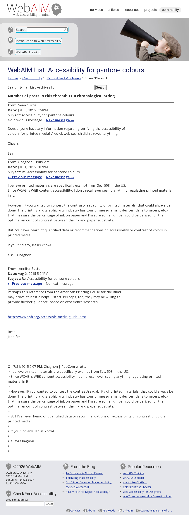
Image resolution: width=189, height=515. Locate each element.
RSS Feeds (108, 510)
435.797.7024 (17, 483)
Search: (21, 30)
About (91, 510)
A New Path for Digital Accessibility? (88, 491)
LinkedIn (128, 510)
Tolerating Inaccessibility (81, 477)
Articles (113, 10)
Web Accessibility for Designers (142, 491)
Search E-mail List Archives (29, 87)
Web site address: (17, 499)
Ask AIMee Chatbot (135, 482)
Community (170, 10)
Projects (150, 10)
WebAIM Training (28, 52)
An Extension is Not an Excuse (84, 473)
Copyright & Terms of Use (156, 510)
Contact (75, 510)
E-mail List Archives (64, 78)
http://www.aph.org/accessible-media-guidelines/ (47, 317)
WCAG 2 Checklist (133, 477)
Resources (132, 10)
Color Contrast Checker (137, 487)
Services (96, 10)
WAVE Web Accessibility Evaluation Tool (147, 496)
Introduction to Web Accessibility (38, 41)
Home (13, 78)
